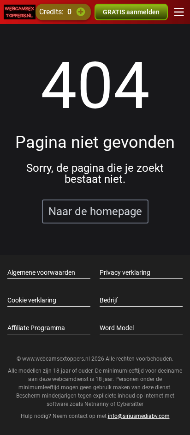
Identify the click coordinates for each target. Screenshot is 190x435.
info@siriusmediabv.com (139, 416)
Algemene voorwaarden (41, 272)
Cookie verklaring (31, 300)
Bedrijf (109, 300)
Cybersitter (130, 404)
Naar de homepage (95, 211)
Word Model (117, 328)
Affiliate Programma (36, 328)
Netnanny (97, 404)
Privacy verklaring (125, 272)
